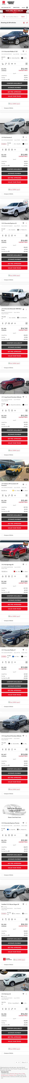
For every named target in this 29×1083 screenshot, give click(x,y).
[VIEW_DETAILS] (14, 809)
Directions (16, 7)
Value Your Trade (14, 96)
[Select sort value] (26, 22)
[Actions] (26, 51)
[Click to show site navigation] (27, 7)
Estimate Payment (14, 87)
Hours (15, 1075)
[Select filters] (24, 22)
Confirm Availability (14, 83)
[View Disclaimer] (15, 63)
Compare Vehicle (8, 108)
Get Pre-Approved (14, 92)
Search (23, 16)
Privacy (20, 1073)
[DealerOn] (5, 1072)
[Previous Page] (16, 1062)
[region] (14, 77)
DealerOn (12, 1073)
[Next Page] (19, 1062)
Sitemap (16, 1073)
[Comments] (27, 64)
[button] (6, 7)
